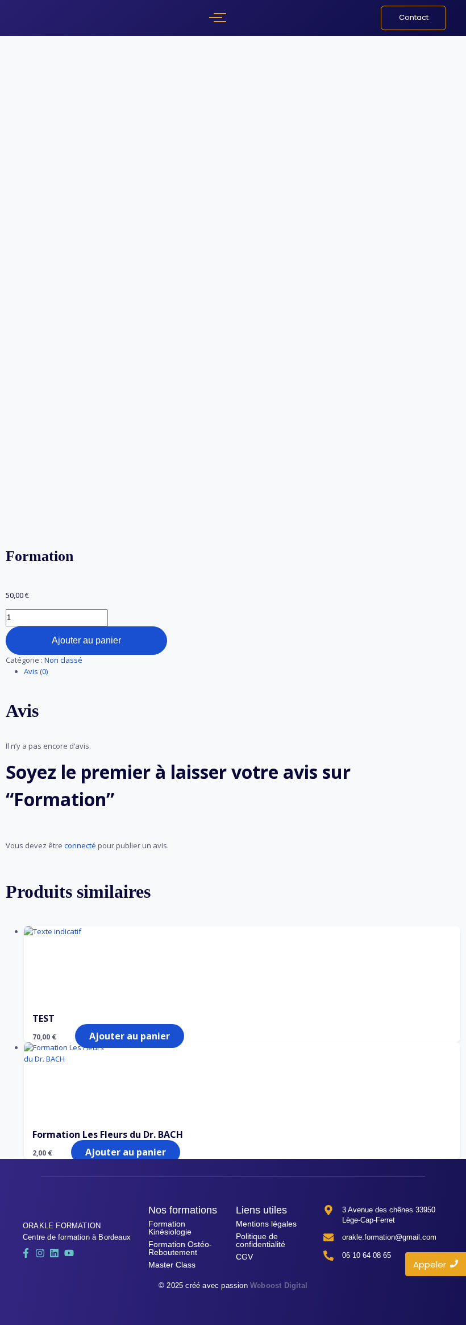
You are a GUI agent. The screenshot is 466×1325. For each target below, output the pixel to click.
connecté (80, 845)
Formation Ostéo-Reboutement (180, 1248)
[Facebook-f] (25, 1252)
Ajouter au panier (86, 640)
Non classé (63, 660)
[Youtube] (68, 1252)
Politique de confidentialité (260, 1240)
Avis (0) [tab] (36, 671)
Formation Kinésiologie (170, 1227)
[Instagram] (39, 1252)
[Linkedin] (54, 1252)
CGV (244, 1256)
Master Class (171, 1264)
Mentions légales (266, 1223)
